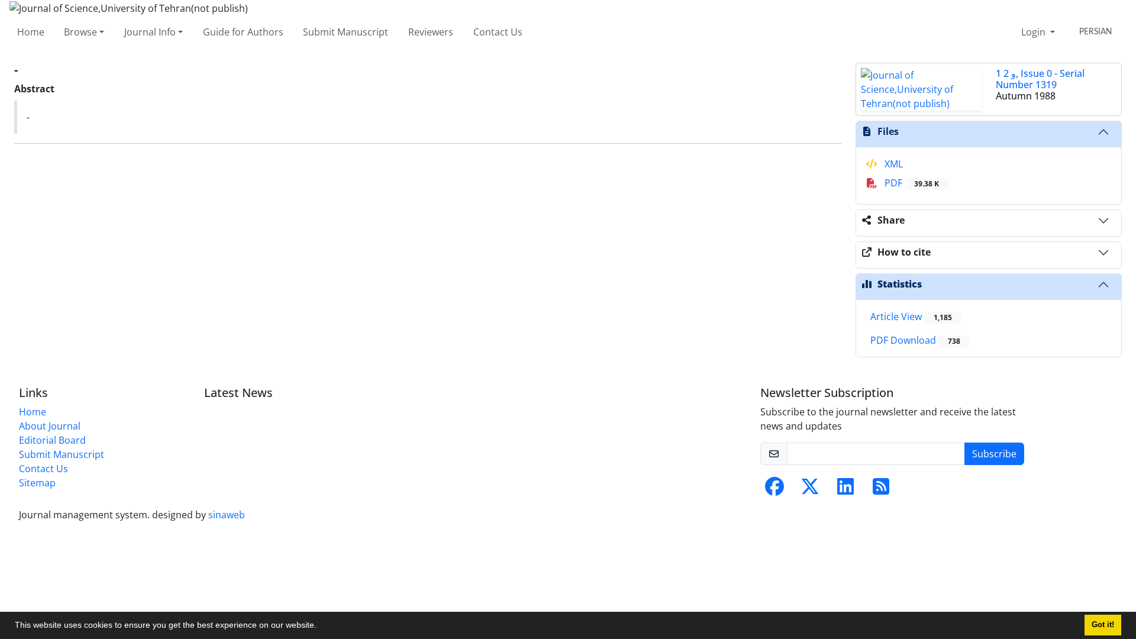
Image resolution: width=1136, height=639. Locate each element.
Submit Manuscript (345, 31)
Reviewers (430, 31)
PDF (910, 182)
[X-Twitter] (810, 489)
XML (892, 163)
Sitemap (37, 482)
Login (1034, 31)
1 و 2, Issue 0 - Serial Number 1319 (1040, 79)
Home (30, 31)
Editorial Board (52, 440)
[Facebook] (774, 489)
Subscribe (994, 453)
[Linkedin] (845, 489)
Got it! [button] (1103, 625)
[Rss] (881, 489)
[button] (320, 626)
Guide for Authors (243, 31)
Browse (80, 31)
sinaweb (226, 514)
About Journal (49, 426)
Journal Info (150, 31)
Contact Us (497, 31)
